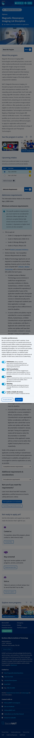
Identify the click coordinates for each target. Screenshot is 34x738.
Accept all (18, 399)
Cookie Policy (26, 356)
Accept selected (7, 399)
